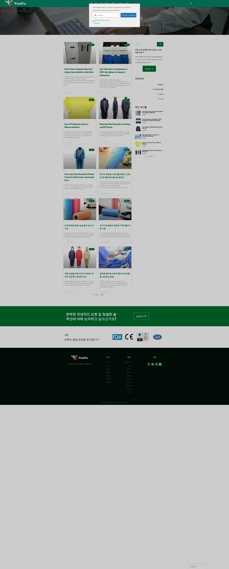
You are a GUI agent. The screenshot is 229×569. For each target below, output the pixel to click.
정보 (95, 3)
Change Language (128, 15)
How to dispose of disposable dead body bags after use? (152, 127)
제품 (106, 3)
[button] (191, 3)
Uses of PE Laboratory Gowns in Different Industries (151, 143)
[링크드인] (156, 364)
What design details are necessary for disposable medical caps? (150, 135)
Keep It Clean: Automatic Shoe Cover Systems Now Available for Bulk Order (152, 111)
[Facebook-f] (148, 364)
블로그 (114, 3)
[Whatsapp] (160, 364)
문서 (101, 3)
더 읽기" (144, 114)
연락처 (120, 3)
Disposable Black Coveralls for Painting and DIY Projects (152, 150)
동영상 (127, 3)
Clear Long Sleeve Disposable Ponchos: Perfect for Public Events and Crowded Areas (79, 177)
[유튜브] (152, 364)
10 (102, 295)
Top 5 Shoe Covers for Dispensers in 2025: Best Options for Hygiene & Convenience (113, 72)
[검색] (160, 44)
